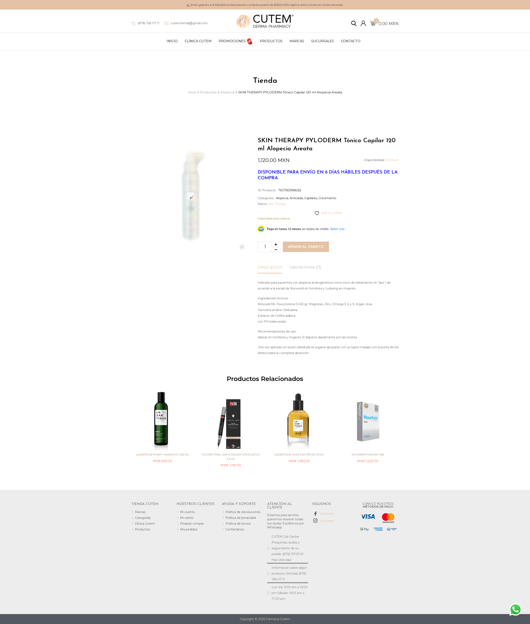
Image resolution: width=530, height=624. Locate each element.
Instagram (326, 521)
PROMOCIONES (233, 41)
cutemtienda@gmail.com (189, 23)
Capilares (310, 198)
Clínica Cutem (198, 41)
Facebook (326, 514)
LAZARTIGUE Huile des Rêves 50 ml (299, 454)
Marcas (297, 41)
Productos (271, 41)
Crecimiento (327, 198)
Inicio (172, 41)
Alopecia (282, 198)
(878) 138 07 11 (148, 23)
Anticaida (296, 198)
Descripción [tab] (270, 267)
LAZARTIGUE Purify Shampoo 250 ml (162, 454)
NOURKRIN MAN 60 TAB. (367, 454)
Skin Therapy (277, 204)
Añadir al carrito (306, 247)
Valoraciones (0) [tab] (305, 267)
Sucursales (322, 41)
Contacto (350, 41)
